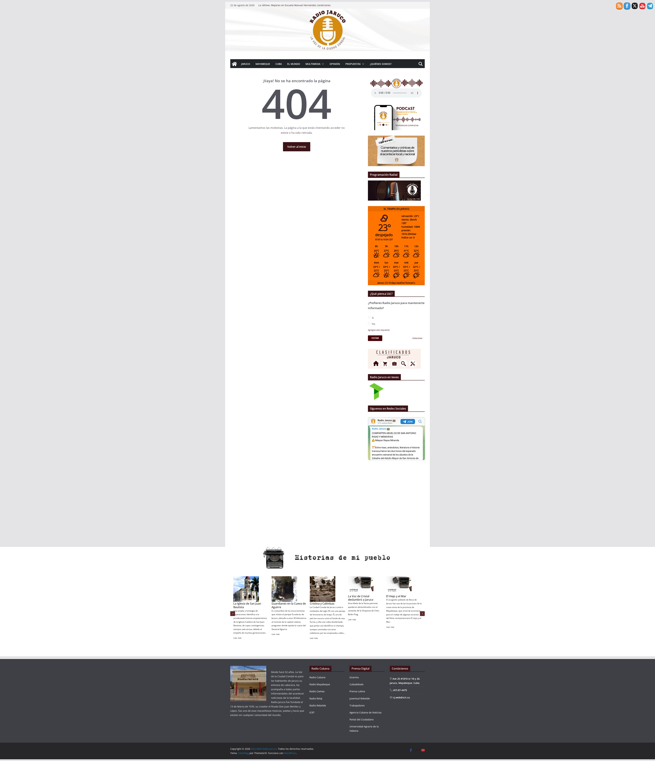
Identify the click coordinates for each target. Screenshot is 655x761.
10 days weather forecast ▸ (396, 282)
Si (372, 317)
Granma (354, 677)
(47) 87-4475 (399, 690)
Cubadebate (356, 684)
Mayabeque (263, 64)
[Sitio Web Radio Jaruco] (327, 11)
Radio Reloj (315, 698)
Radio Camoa (316, 691)
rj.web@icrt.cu (401, 697)
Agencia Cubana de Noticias (366, 712)
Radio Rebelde (317, 705)
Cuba (278, 64)
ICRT (312, 712)
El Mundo (293, 64)
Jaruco (245, 64)
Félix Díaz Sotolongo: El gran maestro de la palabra (300, 5)
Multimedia (312, 64)
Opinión (335, 64)
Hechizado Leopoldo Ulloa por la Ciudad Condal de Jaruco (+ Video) (327, 607)
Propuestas (353, 64)
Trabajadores (357, 705)
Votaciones (417, 338)
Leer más (237, 627)
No (373, 323)
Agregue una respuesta (379, 330)
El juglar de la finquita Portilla (362, 605)
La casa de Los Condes (248, 603)
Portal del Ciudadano (362, 719)
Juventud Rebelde (360, 698)
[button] (322, 64)
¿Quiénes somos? (380, 64)
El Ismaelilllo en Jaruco (400, 603)
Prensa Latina (357, 691)
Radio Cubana (317, 677)
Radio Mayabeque (319, 684)
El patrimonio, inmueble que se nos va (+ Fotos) (287, 605)
